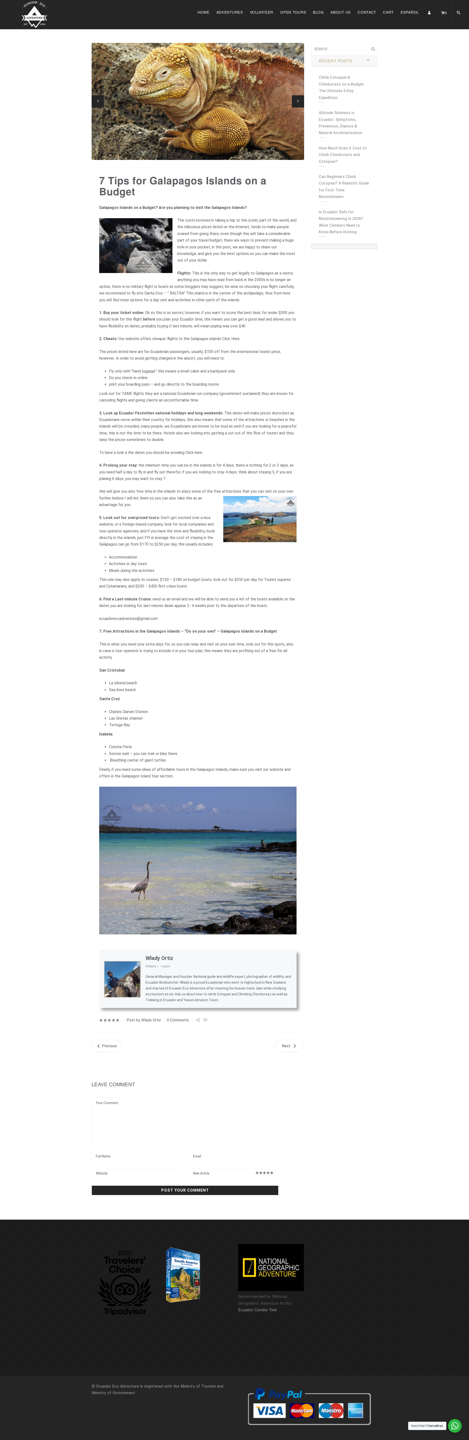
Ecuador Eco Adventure (187, 988)
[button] (98, 101)
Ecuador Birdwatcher (162, 982)
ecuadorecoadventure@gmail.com (128, 618)
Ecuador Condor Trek (257, 1310)
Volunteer (261, 12)
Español (410, 12)
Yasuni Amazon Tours (200, 1000)
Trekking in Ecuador (161, 1000)
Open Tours (293, 12)
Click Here (231, 338)
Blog (318, 12)
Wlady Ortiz (159, 958)
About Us (340, 12)
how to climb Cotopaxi (213, 994)
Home (204, 12)
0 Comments (178, 1020)
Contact (367, 12)
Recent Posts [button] (335, 61)
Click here (193, 452)
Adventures (229, 12)
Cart (388, 12)
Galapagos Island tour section (147, 776)
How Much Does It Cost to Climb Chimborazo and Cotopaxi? (343, 155)
